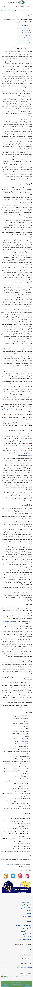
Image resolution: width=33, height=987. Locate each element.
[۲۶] (23, 500)
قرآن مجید (29, 349)
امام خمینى (17, 167)
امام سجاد (18, 315)
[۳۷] (13, 625)
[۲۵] (5, 492)
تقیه (15, 647)
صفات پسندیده (25, 871)
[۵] (15, 201)
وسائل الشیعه (9, 621)
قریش (11, 461)
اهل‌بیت (30, 455)
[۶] (24, 217)
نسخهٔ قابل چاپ (25, 933)
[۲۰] (25, 427)
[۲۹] (29, 543)
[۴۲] (7, 656)
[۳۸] (16, 628)
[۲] (25, 87)
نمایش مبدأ (11, 10)
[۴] (20, 148)
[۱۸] (2, 414)
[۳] (19, 95)
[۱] (5, 63)
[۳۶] (6, 618)
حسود (25, 616)
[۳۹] (18, 636)
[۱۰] (26, 306)
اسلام (9, 295)
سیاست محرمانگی (29, 976)
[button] (30, 25)
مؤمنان (4, 524)
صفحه (31, 10)
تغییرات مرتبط (26, 928)
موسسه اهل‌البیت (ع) (24, 967)
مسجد (24, 106)
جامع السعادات (23, 734)
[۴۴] (26, 690)
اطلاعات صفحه (25, 939)
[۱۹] (11, 419)
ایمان (16, 91)
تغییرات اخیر (26, 904)
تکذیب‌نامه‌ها (12, 976)
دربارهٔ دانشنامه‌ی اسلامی (20, 976)
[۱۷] (12, 408)
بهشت (19, 270)
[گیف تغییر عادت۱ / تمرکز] (16, 984)
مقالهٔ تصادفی (26, 907)
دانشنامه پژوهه (10, 864)
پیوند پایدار (27, 936)
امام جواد (29, 441)
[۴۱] (22, 653)
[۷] (8, 251)
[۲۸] (25, 526)
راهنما (29, 910)
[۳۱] (3, 556)
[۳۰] (18, 554)
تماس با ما (27, 916)
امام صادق (18, 516)
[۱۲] (10, 358)
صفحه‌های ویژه (25, 930)
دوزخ (25, 268)
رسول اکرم (21, 197)
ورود (31, 897)
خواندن (16, 10)
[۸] (25, 264)
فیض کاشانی (5, 409)
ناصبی (30, 443)
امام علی (12, 371)
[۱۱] (27, 345)
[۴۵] (20, 707)
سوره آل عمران (13, 366)
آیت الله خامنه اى (18, 179)
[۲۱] (10, 438)
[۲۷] (17, 518)
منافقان (30, 524)
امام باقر (21, 522)
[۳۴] (21, 584)
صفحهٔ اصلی (26, 902)
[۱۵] (20, 391)
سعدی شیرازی (18, 495)
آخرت (14, 212)
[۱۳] (8, 378)
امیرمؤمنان (5, 142)
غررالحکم (22, 716)
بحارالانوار (24, 741)
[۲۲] (17, 455)
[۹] (13, 281)
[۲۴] (27, 489)
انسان (21, 124)
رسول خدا (17, 255)
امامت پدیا (27, 950)
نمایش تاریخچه (4, 10)
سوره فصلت (24, 744)
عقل (31, 99)
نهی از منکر (18, 532)
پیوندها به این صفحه (23, 925)
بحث (27, 10)
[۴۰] (11, 643)
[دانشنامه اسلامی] (16, 2)
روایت (20, 634)
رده (30, 871)
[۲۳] (5, 465)
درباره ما (28, 913)
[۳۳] (5, 579)
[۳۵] (24, 599)
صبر (6, 542)
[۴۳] (24, 679)
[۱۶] (10, 393)
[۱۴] (9, 383)
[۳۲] (21, 566)
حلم (26, 685)
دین (24, 99)
